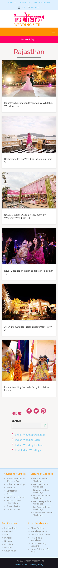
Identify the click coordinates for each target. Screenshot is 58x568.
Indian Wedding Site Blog (40, 550)
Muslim (8, 547)
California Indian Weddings (41, 491)
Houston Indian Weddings (40, 479)
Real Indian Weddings (28, 450)
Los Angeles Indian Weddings (42, 508)
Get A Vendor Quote (40, 534)
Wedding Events (39, 531)
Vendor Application (16, 497)
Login (23, 7)
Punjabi (8, 538)
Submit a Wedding (16, 484)
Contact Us (25, 2)
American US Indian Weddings (43, 513)
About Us (12, 2)
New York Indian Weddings (41, 485)
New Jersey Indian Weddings (42, 502)
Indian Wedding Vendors (38, 544)
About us (11, 487)
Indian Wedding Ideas (27, 440)
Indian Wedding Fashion (29, 445)
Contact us (12, 491)
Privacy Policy (13, 506)
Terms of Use (21, 564)
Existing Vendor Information (14, 501)
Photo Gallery (37, 528)
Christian (8, 544)
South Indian (10, 551)
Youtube (43, 411)
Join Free (34, 7)
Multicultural (10, 528)
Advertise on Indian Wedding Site (16, 479)
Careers (10, 494)
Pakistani (8, 531)
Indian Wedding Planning (30, 434)
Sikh (6, 534)
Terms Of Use (13, 509)
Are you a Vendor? (42, 2)
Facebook (29, 411)
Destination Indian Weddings (41, 496)
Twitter (36, 411)
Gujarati (8, 541)
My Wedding (28, 39)
